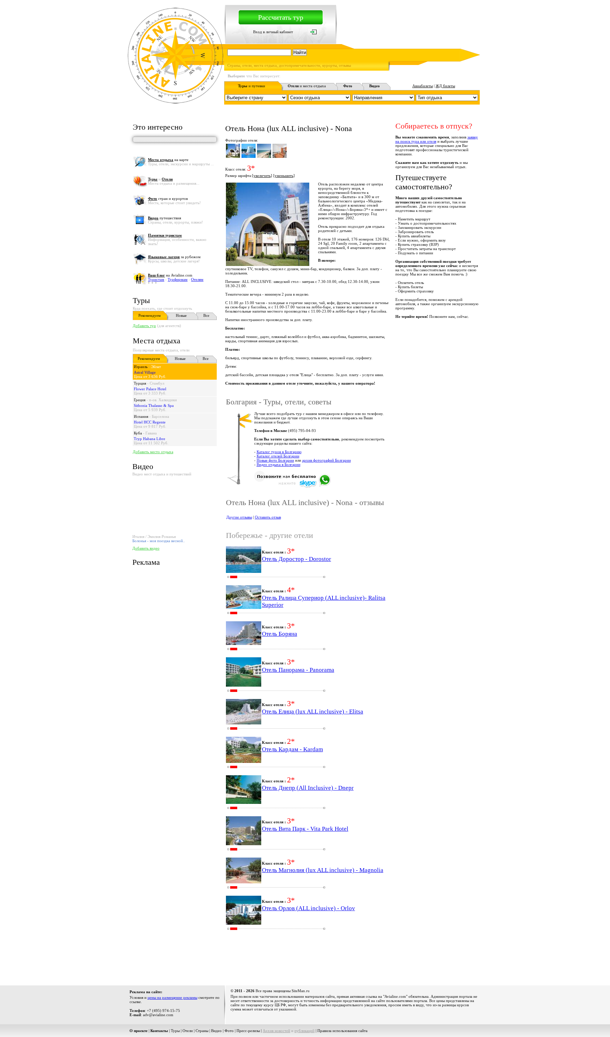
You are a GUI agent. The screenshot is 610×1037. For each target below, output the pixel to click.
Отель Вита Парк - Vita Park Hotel (305, 828)
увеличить (262, 175)
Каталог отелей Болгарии (278, 456)
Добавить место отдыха (153, 452)
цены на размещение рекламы (172, 997)
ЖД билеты (445, 86)
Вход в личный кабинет (273, 32)
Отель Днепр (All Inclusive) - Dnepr (308, 787)
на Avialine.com (170, 275)
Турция (140, 383)
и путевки (251, 86)
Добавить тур (144, 326)
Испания (141, 416)
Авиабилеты (422, 86)
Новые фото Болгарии (275, 460)
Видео (216, 1031)
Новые (181, 315)
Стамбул (157, 383)
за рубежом (174, 257)
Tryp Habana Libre (149, 439)
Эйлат (156, 367)
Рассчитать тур (280, 17)
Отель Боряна (279, 633)
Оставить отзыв (268, 517)
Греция (139, 400)
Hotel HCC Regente (150, 422)
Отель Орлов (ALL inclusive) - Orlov (308, 908)
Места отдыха (156, 340)
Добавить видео (146, 548)
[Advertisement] (351, 960)
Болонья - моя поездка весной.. (158, 541)
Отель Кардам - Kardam (292, 749)
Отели (188, 1031)
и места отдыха (307, 86)
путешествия (164, 218)
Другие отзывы (239, 517)
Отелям (197, 279)
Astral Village (145, 372)
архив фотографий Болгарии (326, 460)
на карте (168, 160)
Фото (229, 1031)
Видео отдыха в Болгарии (278, 464)
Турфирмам (177, 279)
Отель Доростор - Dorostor (296, 559)
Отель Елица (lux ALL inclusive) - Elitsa (312, 711)
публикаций (304, 1031)
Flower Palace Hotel (150, 389)
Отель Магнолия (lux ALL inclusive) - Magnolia (322, 870)
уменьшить (284, 175)
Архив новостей (276, 1031)
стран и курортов (168, 198)
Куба (138, 433)
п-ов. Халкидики (163, 400)
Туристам (156, 279)
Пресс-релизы (248, 1031)
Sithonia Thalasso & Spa (154, 405)
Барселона (160, 416)
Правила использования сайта (342, 1031)
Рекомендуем (149, 315)
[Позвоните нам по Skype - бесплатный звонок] (292, 487)
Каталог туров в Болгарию (279, 452)
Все (206, 315)
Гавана (151, 433)
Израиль (141, 367)
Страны (202, 1031)
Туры (141, 300)
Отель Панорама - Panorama (298, 669)
